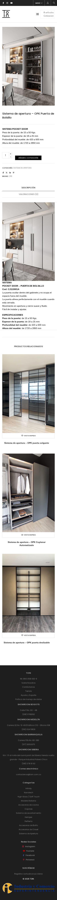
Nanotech (28, 792)
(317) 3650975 (28, 744)
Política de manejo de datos (28, 699)
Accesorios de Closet (28, 829)
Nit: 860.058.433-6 (28, 678)
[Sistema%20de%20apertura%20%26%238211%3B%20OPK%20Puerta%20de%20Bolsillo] (3, 172)
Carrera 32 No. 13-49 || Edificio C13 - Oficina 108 (28, 725)
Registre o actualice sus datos (28, 874)
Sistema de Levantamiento (28, 813)
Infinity (29, 788)
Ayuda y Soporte (28, 695)
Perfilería (28, 821)
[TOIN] (6, 16)
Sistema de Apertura (22, 168)
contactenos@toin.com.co (28, 774)
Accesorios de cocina (28, 805)
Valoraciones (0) (28, 194)
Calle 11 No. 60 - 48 (28, 710)
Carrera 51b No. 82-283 (28, 740)
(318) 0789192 (28, 714)
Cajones (29, 809)
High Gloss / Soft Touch (29, 796)
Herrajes (28, 817)
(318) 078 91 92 (28, 763)
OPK (10, 176)
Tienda (28, 691)
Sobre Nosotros (29, 683)
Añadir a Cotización (28, 158)
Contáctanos (28, 687)
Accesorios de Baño (28, 825)
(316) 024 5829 (28, 729)
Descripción (28, 187)
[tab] (28, 188)
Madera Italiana (28, 800)
